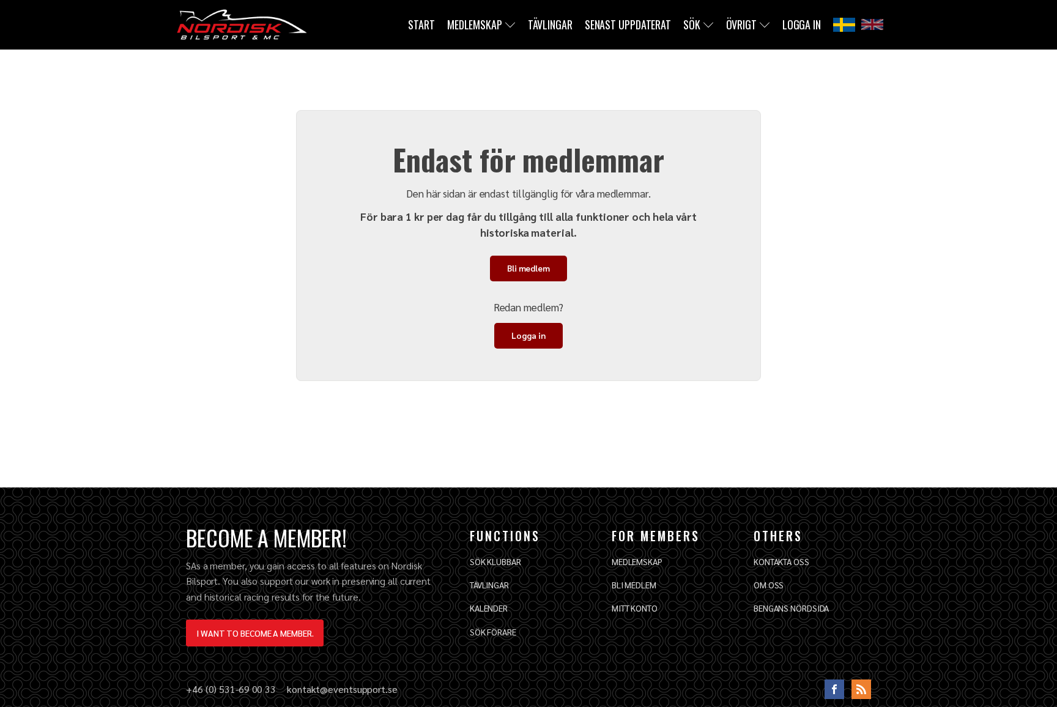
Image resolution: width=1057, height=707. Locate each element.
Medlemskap (474, 24)
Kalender (489, 607)
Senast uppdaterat (628, 24)
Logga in (801, 24)
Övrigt (741, 24)
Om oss (769, 584)
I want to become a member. (254, 633)
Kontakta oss (781, 561)
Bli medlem (528, 267)
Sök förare (493, 631)
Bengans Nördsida (791, 607)
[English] (872, 24)
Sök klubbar (495, 561)
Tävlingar (550, 24)
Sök (691, 24)
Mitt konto (635, 607)
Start (421, 24)
